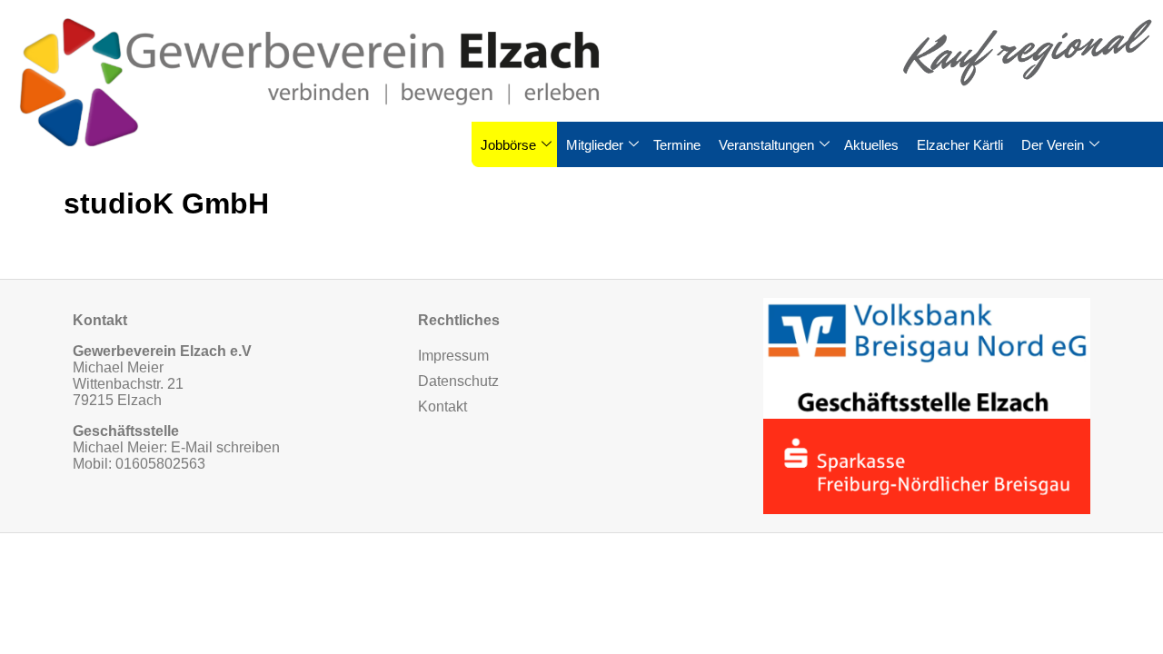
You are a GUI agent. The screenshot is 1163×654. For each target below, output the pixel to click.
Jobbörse (508, 145)
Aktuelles (871, 145)
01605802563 (160, 463)
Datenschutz (458, 381)
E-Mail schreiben (225, 447)
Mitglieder (594, 145)
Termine (677, 145)
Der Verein (1052, 145)
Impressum (453, 355)
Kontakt (442, 406)
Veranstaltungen (766, 145)
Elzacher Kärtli (960, 145)
